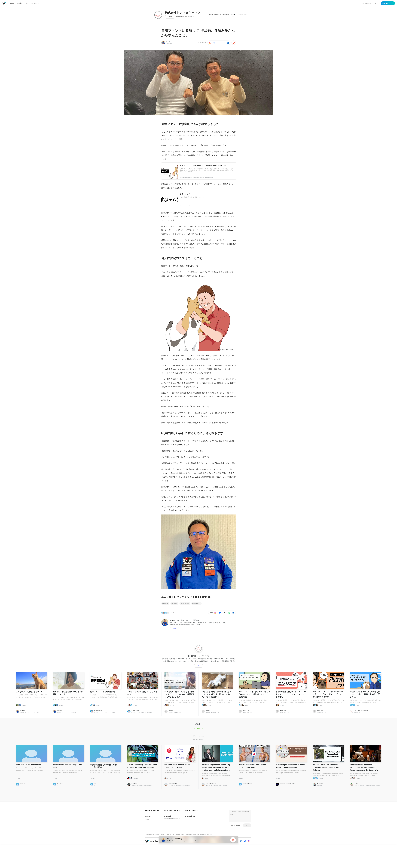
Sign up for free (387, 3)
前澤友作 (174, 603)
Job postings (242, 14)
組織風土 (165, 603)
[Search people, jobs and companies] (376, 3)
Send (247, 825)
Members (225, 14)
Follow (170, 17)
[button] (152, 810)
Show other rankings (198, 739)
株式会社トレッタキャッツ (182, 12)
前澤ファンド (197, 603)
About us (217, 14)
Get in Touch (235, 825)
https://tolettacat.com (181, 16)
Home (211, 14)
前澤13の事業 (185, 603)
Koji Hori (168, 42)
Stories (233, 14)
